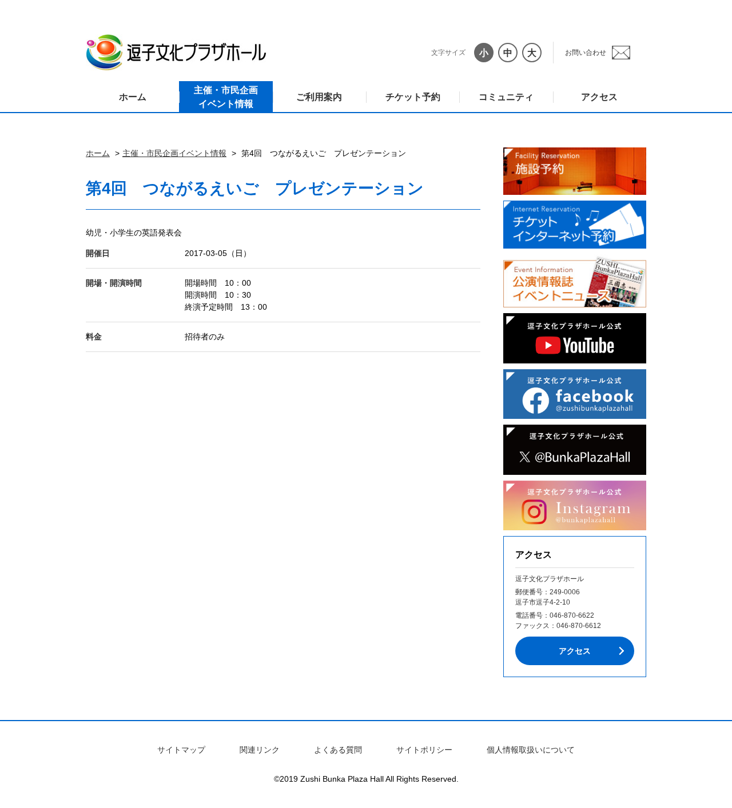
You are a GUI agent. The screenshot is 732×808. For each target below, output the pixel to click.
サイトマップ (181, 749)
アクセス (599, 97)
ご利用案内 (319, 97)
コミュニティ (506, 97)
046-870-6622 (572, 615)
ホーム (132, 97)
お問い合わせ (585, 53)
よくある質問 (338, 749)
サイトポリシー (424, 749)
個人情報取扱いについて (531, 749)
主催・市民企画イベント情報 (226, 97)
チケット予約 (412, 97)
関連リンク (260, 749)
